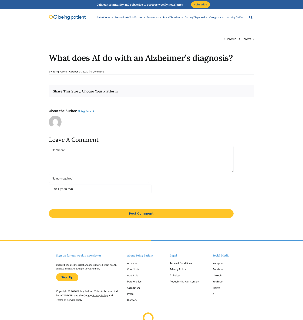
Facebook (218, 269)
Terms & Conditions (181, 263)
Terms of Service (65, 299)
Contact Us (133, 287)
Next (247, 39)
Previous (233, 39)
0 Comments (97, 71)
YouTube (218, 281)
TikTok (216, 287)
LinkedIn (217, 275)
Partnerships (134, 281)
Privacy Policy (100, 295)
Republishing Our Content (184, 281)
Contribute (133, 269)
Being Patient (59, 71)
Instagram (219, 263)
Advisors (132, 263)
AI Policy (175, 275)
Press (130, 293)
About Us (132, 275)
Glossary (132, 299)
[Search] (248, 17)
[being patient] (67, 16)
